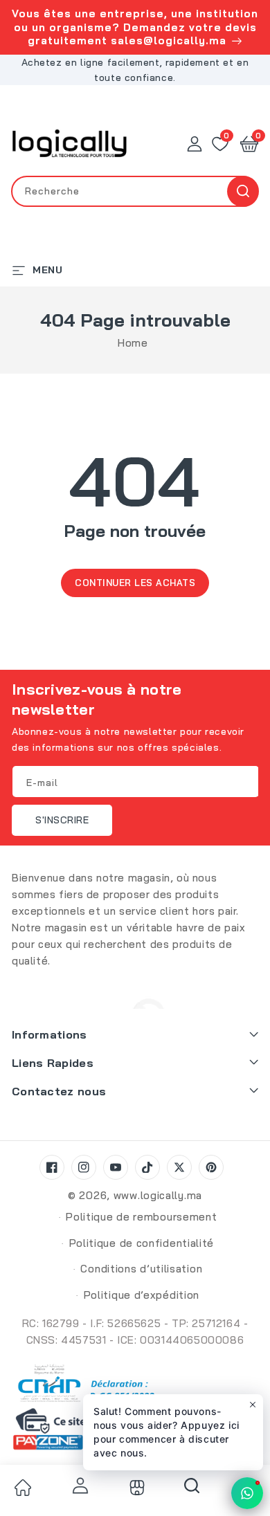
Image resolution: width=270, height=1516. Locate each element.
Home (132, 342)
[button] (249, 144)
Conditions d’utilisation (141, 1268)
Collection (135, 1487)
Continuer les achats (135, 582)
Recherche (242, 191)
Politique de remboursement (141, 1216)
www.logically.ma (158, 1195)
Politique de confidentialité (142, 1243)
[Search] (191, 1490)
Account (78, 1485)
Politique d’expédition (141, 1295)
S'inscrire (62, 820)
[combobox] (135, 191)
